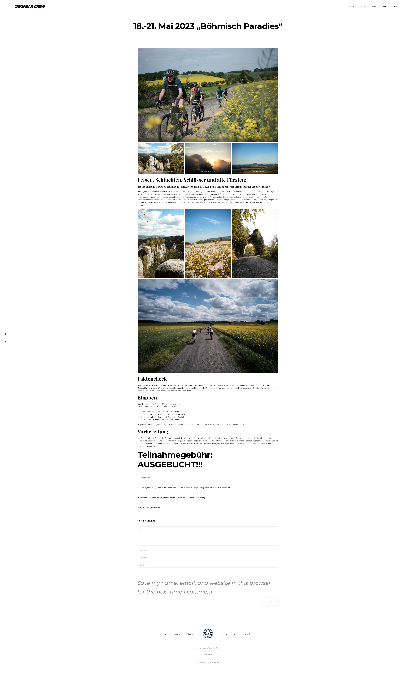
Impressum (208, 655)
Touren (190, 634)
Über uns (178, 634)
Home (166, 634)
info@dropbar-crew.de (208, 651)
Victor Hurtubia (214, 663)
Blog (236, 634)
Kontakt (247, 634)
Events (225, 634)
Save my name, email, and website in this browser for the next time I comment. (204, 587)
